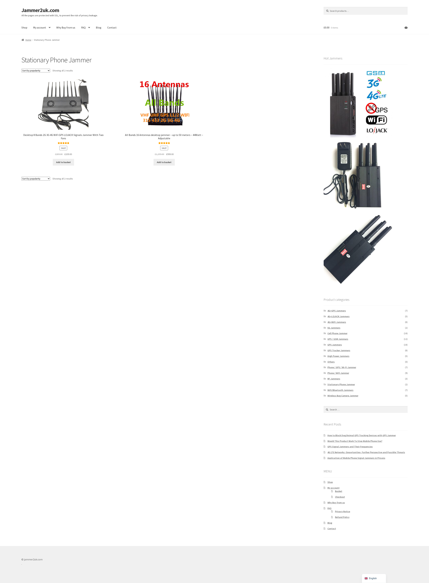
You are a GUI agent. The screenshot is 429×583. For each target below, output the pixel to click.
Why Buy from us (65, 27)
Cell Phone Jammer (337, 333)
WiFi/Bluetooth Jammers (340, 390)
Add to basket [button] (63, 162)
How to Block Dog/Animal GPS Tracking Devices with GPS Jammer (361, 435)
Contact (112, 27)
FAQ (83, 27)
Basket (338, 491)
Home (28, 39)
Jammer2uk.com (40, 10)
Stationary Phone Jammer (341, 384)
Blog (98, 27)
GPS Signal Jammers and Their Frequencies (350, 446)
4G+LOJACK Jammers (338, 316)
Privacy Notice (342, 511)
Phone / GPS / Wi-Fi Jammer (341, 367)
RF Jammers (333, 378)
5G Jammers (333, 327)
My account (39, 27)
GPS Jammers (334, 344)
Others (331, 361)
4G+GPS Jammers (336, 310)
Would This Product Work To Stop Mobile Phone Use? (354, 441)
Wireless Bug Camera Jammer (342, 395)
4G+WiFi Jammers (336, 322)
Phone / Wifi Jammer (338, 373)
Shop (24, 27)
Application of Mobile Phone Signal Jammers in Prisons (356, 457)
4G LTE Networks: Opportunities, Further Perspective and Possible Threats (366, 452)
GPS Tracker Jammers (338, 350)
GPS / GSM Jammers (337, 339)
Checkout (340, 496)
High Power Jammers (338, 356)
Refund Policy (342, 517)
